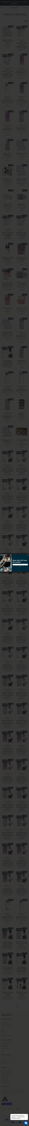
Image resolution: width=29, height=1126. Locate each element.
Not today (20, 566)
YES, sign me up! (20, 564)
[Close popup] (26, 1115)
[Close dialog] (28, 555)
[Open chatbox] (26, 1123)
